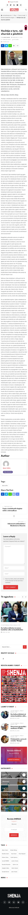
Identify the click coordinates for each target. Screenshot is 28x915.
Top (19, 625)
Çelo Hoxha (14, 871)
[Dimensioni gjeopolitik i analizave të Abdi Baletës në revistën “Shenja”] (5, 727)
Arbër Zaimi (5, 850)
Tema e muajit (14, 625)
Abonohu (14, 835)
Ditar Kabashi (22, 853)
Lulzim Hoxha (14, 861)
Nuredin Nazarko (6, 864)
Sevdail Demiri (5, 871)
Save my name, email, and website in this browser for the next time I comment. (14, 580)
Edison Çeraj (5, 857)
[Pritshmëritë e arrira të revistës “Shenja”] (5, 739)
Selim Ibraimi (15, 868)
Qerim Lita (15, 864)
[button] (22, 597)
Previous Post (8, 506)
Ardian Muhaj (13, 850)
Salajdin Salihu (5, 868)
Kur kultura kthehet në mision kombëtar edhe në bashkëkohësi (18, 716)
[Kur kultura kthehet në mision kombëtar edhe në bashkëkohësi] (5, 714)
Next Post (21, 521)
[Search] (26, 9)
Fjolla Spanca (14, 857)
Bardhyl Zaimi (5, 853)
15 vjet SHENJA (5, 625)
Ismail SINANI (5, 861)
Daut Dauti (13, 853)
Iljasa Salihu (6, 37)
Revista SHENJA (14, 759)
